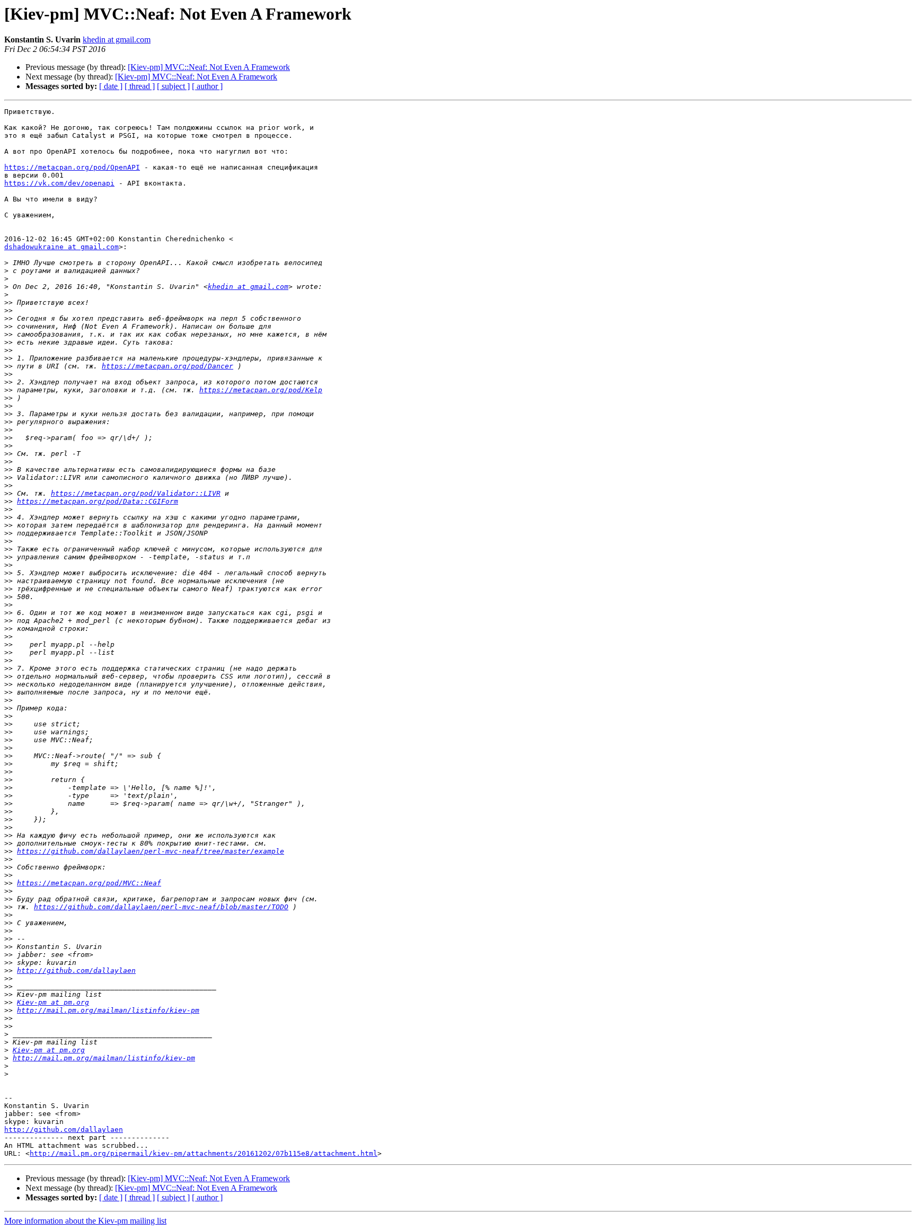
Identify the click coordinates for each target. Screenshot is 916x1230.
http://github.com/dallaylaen (76, 970)
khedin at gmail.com (117, 39)
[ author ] (207, 86)
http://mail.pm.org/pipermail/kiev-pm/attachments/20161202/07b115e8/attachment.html (203, 1153)
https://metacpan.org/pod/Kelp (260, 390)
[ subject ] (173, 86)
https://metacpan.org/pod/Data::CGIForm (97, 501)
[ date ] (110, 86)
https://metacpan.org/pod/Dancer (167, 366)
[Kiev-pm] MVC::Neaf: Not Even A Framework (209, 67)
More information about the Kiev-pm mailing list (85, 1220)
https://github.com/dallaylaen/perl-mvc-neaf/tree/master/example (150, 851)
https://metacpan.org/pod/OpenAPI (72, 167)
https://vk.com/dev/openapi (59, 183)
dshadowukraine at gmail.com (61, 247)
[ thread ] (140, 86)
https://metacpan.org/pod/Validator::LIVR (136, 493)
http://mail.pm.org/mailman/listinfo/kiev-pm (108, 1010)
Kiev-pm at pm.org (53, 1002)
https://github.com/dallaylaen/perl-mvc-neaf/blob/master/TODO (161, 907)
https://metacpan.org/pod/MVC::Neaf (89, 883)
